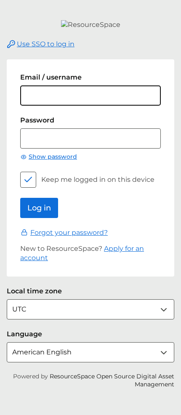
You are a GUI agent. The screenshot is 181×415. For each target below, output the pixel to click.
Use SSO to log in (46, 44)
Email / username (51, 77)
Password (37, 120)
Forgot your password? (69, 233)
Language (24, 334)
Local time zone (34, 291)
